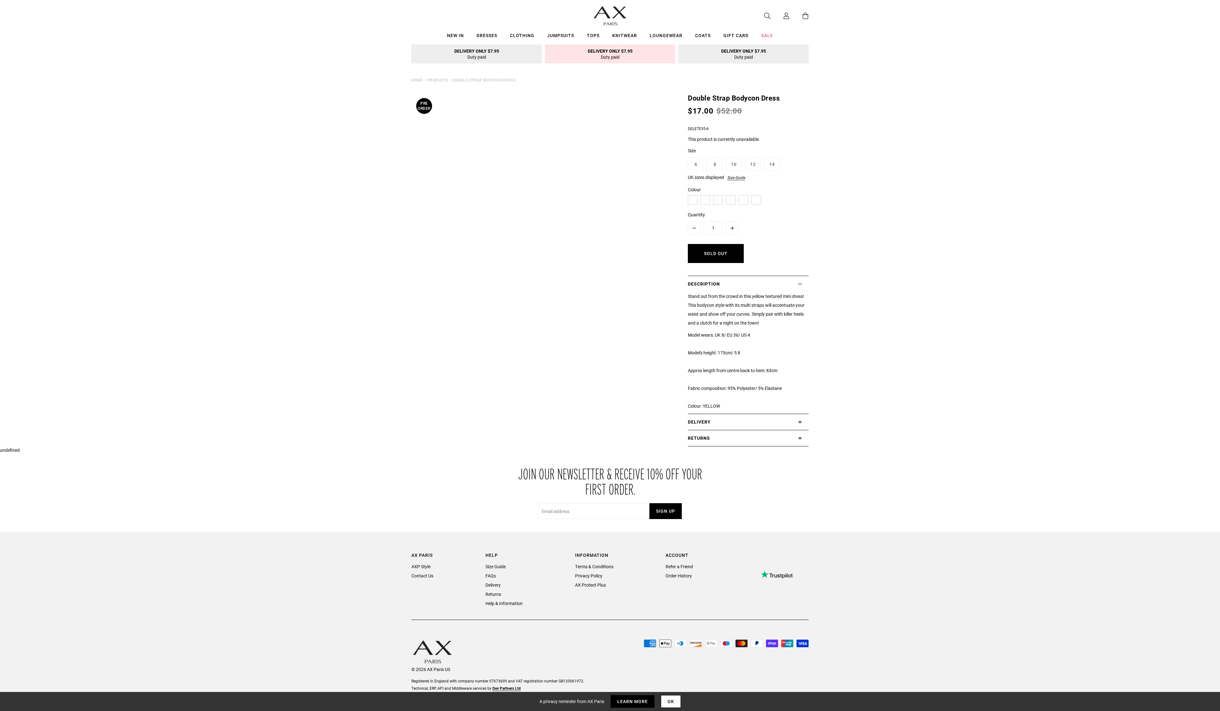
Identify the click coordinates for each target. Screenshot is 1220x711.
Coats (703, 35)
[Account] (780, 15)
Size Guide (736, 177)
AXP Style (420, 566)
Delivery (493, 585)
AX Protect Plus (590, 585)
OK (671, 701)
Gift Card (736, 35)
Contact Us (422, 576)
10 (734, 164)
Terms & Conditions (594, 566)
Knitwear (624, 35)
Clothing (522, 35)
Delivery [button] (699, 422)
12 (753, 164)
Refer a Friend (679, 566)
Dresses (487, 35)
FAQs (490, 576)
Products (437, 79)
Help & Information (504, 603)
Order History (679, 576)
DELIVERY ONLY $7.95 (476, 54)
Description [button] (704, 284)
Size (692, 151)
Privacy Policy (588, 576)
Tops (593, 35)
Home (417, 79)
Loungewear (666, 35)
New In (455, 35)
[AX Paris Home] (610, 15)
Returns (493, 594)
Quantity (696, 215)
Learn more (632, 701)
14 (772, 164)
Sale (767, 35)
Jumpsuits (560, 35)
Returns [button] (699, 438)
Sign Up (665, 511)
